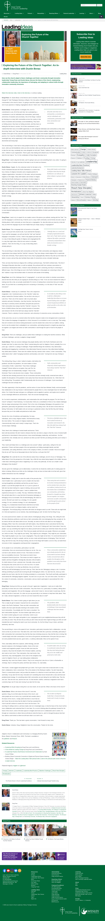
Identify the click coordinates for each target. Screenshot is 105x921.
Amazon (14, 738)
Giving (93, 158)
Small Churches (74, 194)
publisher (6, 738)
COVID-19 (89, 152)
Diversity (73, 155)
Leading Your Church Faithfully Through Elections (89, 95)
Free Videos (34, 882)
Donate (6, 16)
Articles (33, 892)
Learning (81, 13)
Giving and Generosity (56, 873)
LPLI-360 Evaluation (56, 886)
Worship (95, 200)
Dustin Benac (7, 73)
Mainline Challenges (45, 770)
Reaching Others (53, 13)
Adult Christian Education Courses (83, 889)
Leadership (19, 770)
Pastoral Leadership (68, 13)
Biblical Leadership (74, 149)
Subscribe (33, 891)
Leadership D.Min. (79, 873)
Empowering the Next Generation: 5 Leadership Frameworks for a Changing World (88, 111)
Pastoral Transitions (75, 182)
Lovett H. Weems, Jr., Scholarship (83, 900)
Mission (72, 177)
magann (15, 765)
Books (32, 879)
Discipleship (95, 152)
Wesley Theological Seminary (9, 876)
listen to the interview (24, 93)
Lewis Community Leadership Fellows (83, 879)
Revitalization (6, 773)
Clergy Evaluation (55, 895)
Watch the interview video (9, 93)
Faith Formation (91, 155)
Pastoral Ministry (91, 180)
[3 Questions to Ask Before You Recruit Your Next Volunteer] (12, 830)
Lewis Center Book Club (83, 87)
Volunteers (73, 200)
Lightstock (23, 765)
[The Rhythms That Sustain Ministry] (57, 830)
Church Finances (55, 874)
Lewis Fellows (55, 892)
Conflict (83, 152)
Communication (75, 152)
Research (33, 885)
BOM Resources (55, 901)
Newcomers (78, 177)
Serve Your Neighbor (88, 191)
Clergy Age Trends (35, 886)
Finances (73, 158)
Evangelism (81, 155)
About (91, 13)
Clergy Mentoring (55, 894)
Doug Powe (16, 73)
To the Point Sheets (35, 880)
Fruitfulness (79, 158)
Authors (33, 895)
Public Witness (83, 182)
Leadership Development (77, 168)
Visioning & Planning (90, 197)
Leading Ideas (18, 13)
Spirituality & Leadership (85, 194)
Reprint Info (33, 898)
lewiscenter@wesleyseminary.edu (10, 881)
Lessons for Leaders (78, 174)
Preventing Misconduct (57, 888)
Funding (86, 158)
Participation (73, 180)
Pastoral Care (81, 180)
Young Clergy (54, 891)
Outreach (94, 177)
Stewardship (40, 13)
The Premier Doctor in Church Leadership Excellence (19, 780)
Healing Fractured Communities (59, 808)
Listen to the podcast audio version (50, 758)
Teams (82, 197)
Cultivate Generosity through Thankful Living (48, 780)
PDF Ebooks (78, 895)
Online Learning (34, 883)
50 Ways (33, 874)
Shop (99, 13)
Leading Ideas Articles (36, 876)
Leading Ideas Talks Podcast (81, 170)
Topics (32, 897)
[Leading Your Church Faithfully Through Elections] (34, 830)
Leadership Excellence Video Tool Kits (83, 892)
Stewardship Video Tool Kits (81, 891)
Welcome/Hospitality (81, 200)
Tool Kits (33, 873)
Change (5, 770)
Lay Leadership (80, 162)
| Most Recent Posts (76, 73)
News (76, 885)
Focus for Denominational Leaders (59, 898)
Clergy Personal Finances (57, 876)
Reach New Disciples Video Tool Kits (83, 894)
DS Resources (55, 900)
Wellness (89, 200)
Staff (76, 883)
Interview (11, 770)
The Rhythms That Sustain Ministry (55, 839)
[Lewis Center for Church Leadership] (16, 5)
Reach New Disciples (58, 770)
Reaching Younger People (78, 184)
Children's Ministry (91, 149)
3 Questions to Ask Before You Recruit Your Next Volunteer (89, 81)
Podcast (30, 13)
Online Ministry (86, 177)
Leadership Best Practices (30, 770)
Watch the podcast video (27, 758)
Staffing (94, 194)
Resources (6, 13)
